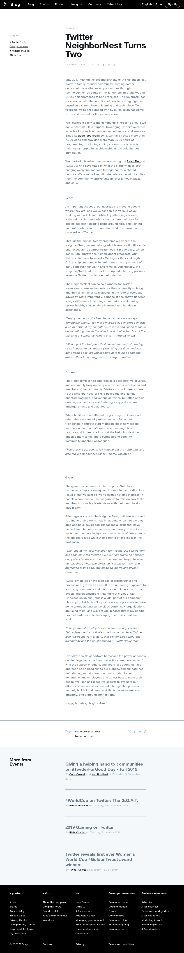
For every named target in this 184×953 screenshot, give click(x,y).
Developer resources (122, 893)
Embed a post (18, 915)
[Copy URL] (113, 64)
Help (78, 893)
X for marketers (150, 915)
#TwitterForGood (19, 50)
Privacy (79, 944)
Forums (113, 911)
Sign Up (172, 4)
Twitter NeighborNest (87, 731)
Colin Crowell (77, 774)
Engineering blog (119, 924)
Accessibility (17, 911)
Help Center (82, 902)
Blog (31, 4)
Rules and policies (86, 929)
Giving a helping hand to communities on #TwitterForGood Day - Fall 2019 (104, 766)
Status (13, 906)
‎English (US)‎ (150, 4)
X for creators (83, 911)
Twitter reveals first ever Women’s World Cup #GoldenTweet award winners (100, 859)
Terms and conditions (121, 944)
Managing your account (89, 920)
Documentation (118, 906)
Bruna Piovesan (79, 805)
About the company (54, 902)
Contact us (82, 933)
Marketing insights (152, 920)
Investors (48, 920)
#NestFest (134, 161)
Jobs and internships (55, 915)
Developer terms (118, 929)
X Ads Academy (150, 929)
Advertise (147, 902)
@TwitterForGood (20, 42)
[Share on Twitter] (98, 64)
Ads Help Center (85, 915)
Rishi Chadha (77, 832)
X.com (13, 902)
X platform (16, 893)
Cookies (47, 944)
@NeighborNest (19, 46)
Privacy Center (18, 920)
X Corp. (47, 893)
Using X (80, 906)
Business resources (154, 893)
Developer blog (118, 920)
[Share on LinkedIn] (108, 64)
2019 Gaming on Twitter (89, 827)
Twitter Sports (77, 869)
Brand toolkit (50, 911)
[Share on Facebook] (103, 64)
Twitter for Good (84, 736)
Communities (116, 915)
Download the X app (22, 929)
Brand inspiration (151, 924)
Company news (52, 906)
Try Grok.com (18, 933)
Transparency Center (22, 924)
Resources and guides (155, 911)
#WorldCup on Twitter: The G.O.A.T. (101, 800)
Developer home (118, 902)
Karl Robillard (100, 774)
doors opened (87, 135)
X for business (150, 906)
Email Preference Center (90, 924)
